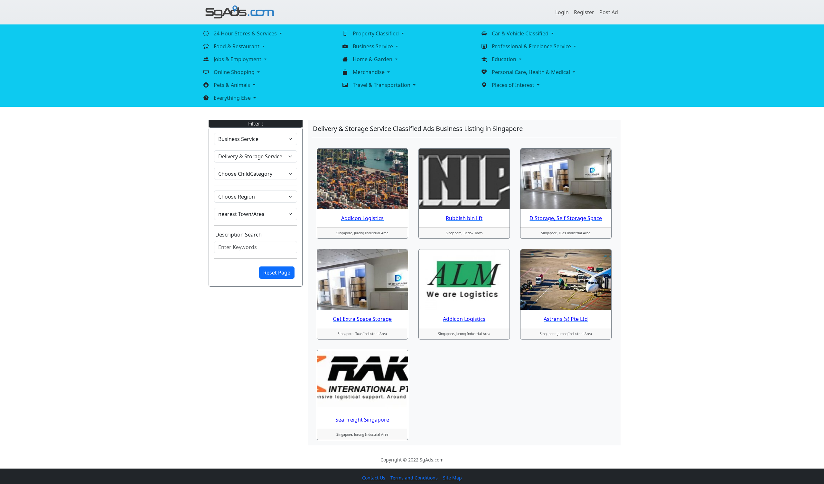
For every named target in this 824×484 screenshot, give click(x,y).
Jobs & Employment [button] (238, 59)
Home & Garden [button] (373, 59)
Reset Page (276, 272)
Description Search (238, 234)
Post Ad (608, 12)
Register (584, 12)
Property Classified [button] (376, 33)
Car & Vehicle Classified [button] (521, 33)
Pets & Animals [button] (232, 84)
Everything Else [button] (233, 97)
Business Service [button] (373, 46)
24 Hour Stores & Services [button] (246, 33)
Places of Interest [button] (514, 84)
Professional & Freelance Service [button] (532, 46)
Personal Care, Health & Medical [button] (531, 72)
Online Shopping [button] (235, 72)
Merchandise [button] (369, 72)
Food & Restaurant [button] (237, 46)
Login (562, 12)
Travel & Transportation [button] (382, 84)
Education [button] (505, 59)
